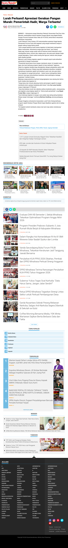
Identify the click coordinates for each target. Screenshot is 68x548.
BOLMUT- (4, 479)
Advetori (34, 468)
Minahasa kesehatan (7, 496)
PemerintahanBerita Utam (55, 505)
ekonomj (19, 483)
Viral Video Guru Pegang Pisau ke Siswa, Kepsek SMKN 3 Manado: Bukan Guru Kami (28, 381)
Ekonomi (4, 483)
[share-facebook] (47, 26)
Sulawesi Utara (46, 8)
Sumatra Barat (6, 515)
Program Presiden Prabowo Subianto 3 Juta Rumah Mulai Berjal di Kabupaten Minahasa (40, 227)
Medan (3, 494)
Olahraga (4, 500)
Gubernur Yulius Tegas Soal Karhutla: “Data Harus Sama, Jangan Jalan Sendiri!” (40, 282)
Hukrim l (34, 485)
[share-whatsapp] (55, 26)
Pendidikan (55, 8)
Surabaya (19, 515)
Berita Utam (20, 474)
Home (3, 8)
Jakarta (19, 487)
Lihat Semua (34, 324)
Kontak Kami (57, 527)
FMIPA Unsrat (51, 483)
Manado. (34, 492)
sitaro (3, 513)
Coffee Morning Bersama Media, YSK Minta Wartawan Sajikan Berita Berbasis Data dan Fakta (40, 316)
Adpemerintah (36, 466)
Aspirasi (10, 347)
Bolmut (50, 477)
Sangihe (4, 511)
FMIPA (33, 483)
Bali (49, 470)
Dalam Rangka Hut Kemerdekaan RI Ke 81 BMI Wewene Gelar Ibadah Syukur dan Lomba (41, 238)
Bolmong (19, 477)
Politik (38, 8)
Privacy (63, 529)
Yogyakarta (35, 517)
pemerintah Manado (53, 502)
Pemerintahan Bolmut (23, 505)
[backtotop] (34, 458)
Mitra (34, 498)
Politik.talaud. (6, 509)
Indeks (9, 8)
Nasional (50, 498)
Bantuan (34, 472)
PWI (33, 509)
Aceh (18, 466)
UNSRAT (4, 517)
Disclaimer (51, 531)
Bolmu (34, 477)
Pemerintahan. (36, 505)
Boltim (34, 479)
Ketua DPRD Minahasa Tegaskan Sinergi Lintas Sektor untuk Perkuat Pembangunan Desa (42, 293)
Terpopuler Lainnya (28, 409)
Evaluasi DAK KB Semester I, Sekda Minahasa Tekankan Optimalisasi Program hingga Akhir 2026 (41, 217)
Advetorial (5, 470)
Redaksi (51, 527)
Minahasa (15, 8)
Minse (34, 496)
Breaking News (21, 481)
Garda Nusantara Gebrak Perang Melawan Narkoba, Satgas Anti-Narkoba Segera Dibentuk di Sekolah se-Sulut (41, 305)
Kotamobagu (20, 489)
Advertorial (20, 468)
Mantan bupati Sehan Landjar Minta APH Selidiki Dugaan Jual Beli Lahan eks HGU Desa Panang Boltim (30, 361)
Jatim (33, 487)
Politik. (50, 507)
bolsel (19, 479)
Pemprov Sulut (6, 507)
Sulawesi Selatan (22, 513)
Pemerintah (35, 502)
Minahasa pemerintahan (24, 496)
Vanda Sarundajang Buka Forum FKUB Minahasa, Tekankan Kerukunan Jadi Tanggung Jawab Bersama (42, 250)
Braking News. (5, 481)
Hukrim (19, 485)
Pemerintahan (24, 8)
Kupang (50, 489)
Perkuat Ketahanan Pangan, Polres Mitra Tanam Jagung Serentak (39, 128)
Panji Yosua (35, 500)
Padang (19, 500)
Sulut (49, 513)
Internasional (6, 487)
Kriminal (34, 489)
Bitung (3, 477)
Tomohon (50, 515)
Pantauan (10, 344)
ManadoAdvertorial (53, 492)
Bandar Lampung (6, 472)
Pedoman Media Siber (54, 529)
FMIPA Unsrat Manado (8, 485)
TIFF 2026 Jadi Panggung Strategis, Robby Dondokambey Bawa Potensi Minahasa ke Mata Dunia (22, 441)
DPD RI (49, 481)
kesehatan (11, 340)
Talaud (34, 515)
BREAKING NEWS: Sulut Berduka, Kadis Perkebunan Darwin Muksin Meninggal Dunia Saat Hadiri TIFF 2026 (22, 451)
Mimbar (19, 494)
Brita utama (35, 481)
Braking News (51, 479)
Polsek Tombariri (22, 509)
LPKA (3, 492)
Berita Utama (11, 333)
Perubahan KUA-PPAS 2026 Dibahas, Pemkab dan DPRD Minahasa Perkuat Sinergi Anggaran (41, 260)
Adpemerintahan (52, 466)
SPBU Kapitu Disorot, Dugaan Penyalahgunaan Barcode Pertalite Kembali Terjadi (31, 401)
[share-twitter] (51, 26)
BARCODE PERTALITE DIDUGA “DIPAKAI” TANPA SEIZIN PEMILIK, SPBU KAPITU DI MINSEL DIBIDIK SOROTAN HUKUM (29, 392)
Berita (3, 474)
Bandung (19, 472)
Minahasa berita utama (54, 494)
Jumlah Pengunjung (60, 531)
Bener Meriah (51, 472)
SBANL (18, 511)
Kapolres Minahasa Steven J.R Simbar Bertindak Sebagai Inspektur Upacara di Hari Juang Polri (28, 371)
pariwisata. (20, 502)
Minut (62, 8)
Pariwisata (5, 502)
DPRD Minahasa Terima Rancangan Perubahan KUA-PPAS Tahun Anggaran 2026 (42, 271)
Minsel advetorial (7, 498)
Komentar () (61, 26)
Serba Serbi (51, 511)
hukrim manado (52, 485)
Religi (49, 509)
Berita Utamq (51, 474)
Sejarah (10, 351)
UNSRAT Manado (21, 517)
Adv (3, 468)
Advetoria (50, 468)
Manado (32, 8)
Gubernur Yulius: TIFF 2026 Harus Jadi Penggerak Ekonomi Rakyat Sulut (20, 446)
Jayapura (50, 487)
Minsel (50, 496)
